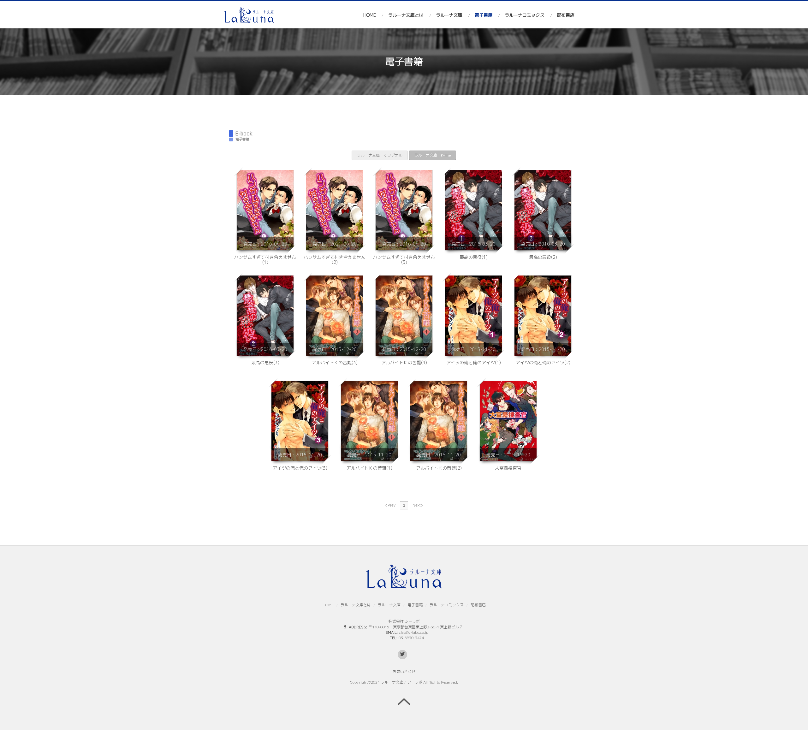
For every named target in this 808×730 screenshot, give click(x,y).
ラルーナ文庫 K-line (432, 155)
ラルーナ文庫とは (406, 15)
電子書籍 (483, 15)
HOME (369, 15)
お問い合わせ (404, 671)
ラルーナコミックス (524, 15)
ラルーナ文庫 (449, 15)
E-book (243, 133)
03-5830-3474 (411, 637)
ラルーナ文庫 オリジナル (379, 155)
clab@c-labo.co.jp (413, 632)
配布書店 (565, 15)
